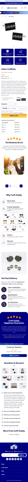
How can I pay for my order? (11, 425)
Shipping (3, 111)
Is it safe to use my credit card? (12, 418)
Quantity (4, 104)
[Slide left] (11, 46)
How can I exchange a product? (12, 411)
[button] (2, 7)
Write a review (14, 355)
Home (2, 16)
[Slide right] (16, 46)
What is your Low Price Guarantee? (13, 393)
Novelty (6, 16)
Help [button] (2, 471)
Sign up (22, 455)
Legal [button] (2, 474)
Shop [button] (2, 464)
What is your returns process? (12, 414)
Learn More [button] (4, 467)
